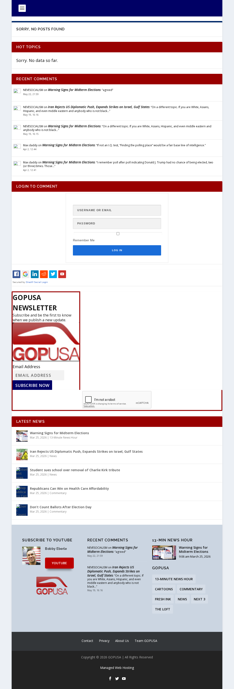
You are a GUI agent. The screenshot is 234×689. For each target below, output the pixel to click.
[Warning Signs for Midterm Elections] (22, 436)
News (53, 456)
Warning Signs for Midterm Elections (74, 90)
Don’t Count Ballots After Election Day (61, 507)
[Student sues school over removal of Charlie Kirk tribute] (22, 473)
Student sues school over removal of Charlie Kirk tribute (75, 470)
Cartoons (164, 589)
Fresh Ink (163, 599)
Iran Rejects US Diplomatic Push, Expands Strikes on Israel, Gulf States (98, 107)
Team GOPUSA (146, 640)
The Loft (162, 609)
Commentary (58, 493)
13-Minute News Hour (63, 437)
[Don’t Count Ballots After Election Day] (22, 510)
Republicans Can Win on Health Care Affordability (69, 488)
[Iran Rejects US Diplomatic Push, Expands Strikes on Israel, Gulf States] (22, 454)
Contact (87, 640)
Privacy (104, 640)
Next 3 (199, 599)
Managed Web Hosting (117, 667)
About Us (122, 640)
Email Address (26, 366)
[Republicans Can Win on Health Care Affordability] (22, 491)
